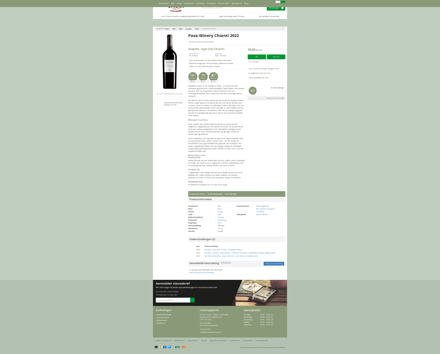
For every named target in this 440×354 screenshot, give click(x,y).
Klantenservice (179, 340)
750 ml (220, 228)
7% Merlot (260, 212)
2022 (219, 223)
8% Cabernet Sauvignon (265, 209)
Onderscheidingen (214, 194)
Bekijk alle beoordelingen (275, 98)
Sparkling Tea (237, 3)
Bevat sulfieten (262, 214)
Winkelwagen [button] (276, 8)
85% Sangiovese (262, 206)
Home (167, 29)
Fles (256, 57)
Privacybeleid (248, 340)
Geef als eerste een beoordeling (201, 272)
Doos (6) (276, 57)
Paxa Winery (222, 220)
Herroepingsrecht (261, 340)
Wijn (172, 3)
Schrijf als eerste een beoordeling (201, 42)
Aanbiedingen (163, 3)
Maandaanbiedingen (163, 314)
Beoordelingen (231, 194)
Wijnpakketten (161, 320)
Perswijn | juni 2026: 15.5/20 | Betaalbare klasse (223, 249)
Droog (219, 212)
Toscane (189, 29)
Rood (197, 29)
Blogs (246, 3)
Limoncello (200, 3)
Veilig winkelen (192, 340)
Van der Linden (223, 3)
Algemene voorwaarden (218, 340)
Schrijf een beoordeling (274, 264)
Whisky (179, 3)
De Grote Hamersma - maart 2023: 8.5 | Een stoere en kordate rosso (231, 256)
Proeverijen (211, 3)
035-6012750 (205, 329)
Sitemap (204, 340)
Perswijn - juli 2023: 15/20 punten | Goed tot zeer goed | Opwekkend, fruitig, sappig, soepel (240, 253)
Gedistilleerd (189, 3)
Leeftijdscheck (235, 340)
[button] (192, 76)
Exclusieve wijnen (162, 317)
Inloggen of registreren (163, 340)
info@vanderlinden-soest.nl (210, 332)
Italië (180, 29)
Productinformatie (197, 194)
